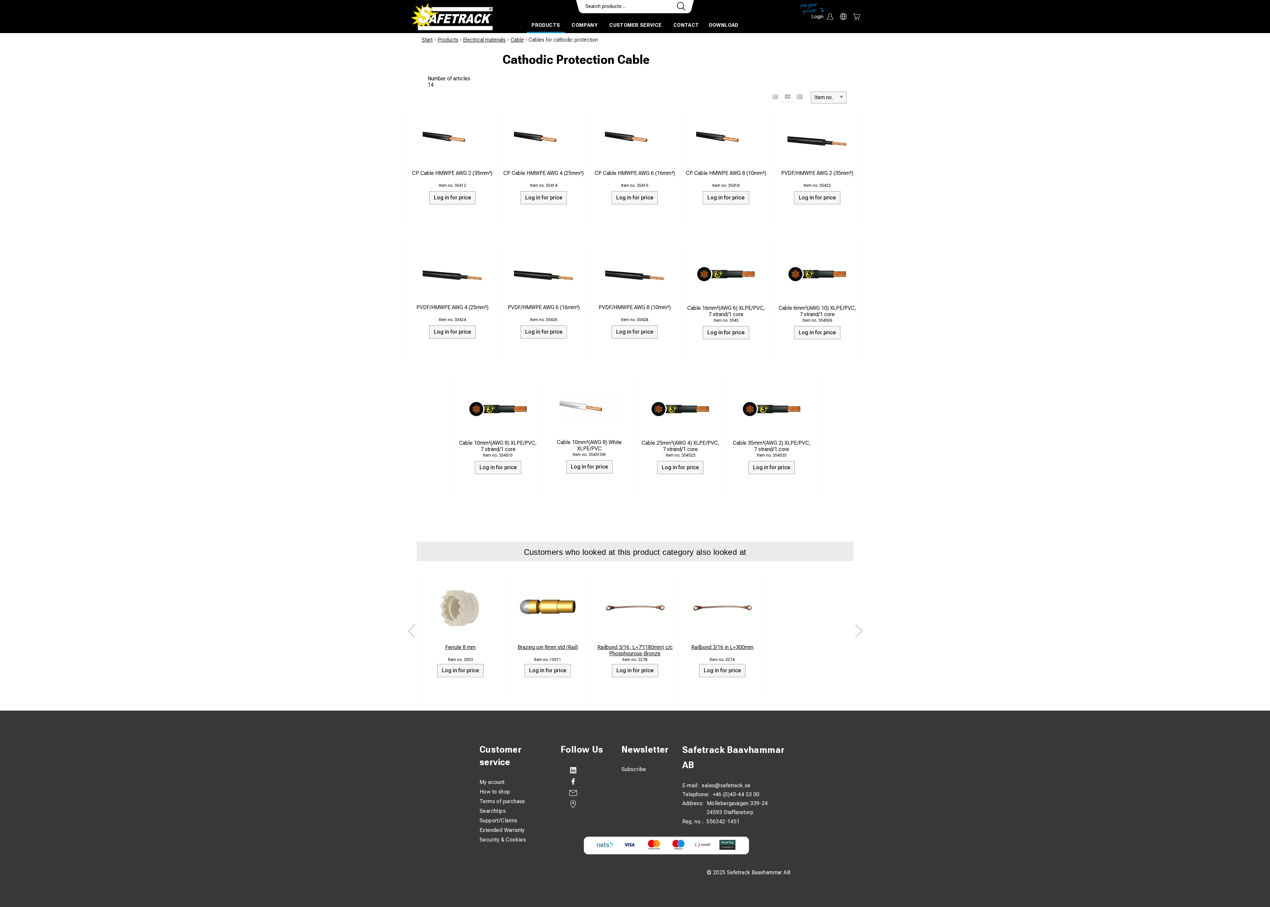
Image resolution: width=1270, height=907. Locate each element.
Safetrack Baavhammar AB (733, 757)
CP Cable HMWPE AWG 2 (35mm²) (452, 173)
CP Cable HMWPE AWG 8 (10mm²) (726, 173)
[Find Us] (584, 804)
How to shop (495, 792)
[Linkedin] (584, 770)
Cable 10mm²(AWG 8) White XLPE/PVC (589, 445)
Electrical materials (484, 40)
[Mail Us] (584, 793)
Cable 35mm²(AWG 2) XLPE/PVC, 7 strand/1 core (772, 446)
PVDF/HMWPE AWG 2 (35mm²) (817, 173)
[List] (775, 98)
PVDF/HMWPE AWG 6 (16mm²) (544, 307)
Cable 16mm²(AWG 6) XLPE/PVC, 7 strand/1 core (726, 311)
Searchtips (493, 811)
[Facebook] (584, 782)
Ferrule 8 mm (460, 647)
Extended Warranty (502, 830)
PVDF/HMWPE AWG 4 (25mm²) (452, 307)
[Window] (788, 98)
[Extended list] (800, 98)
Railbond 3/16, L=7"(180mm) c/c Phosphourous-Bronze (635, 650)
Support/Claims (499, 820)
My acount (492, 782)
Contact (686, 25)
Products (545, 25)
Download (724, 25)
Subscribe (633, 769)
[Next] (859, 631)
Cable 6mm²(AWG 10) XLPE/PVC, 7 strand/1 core (817, 311)
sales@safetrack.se (726, 785)
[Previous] (412, 631)
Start (427, 40)
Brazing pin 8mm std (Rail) (548, 647)
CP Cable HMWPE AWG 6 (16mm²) (635, 173)
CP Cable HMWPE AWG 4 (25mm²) (543, 173)
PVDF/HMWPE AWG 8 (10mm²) (635, 307)
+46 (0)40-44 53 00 (736, 794)
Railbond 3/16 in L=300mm (722, 647)
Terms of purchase (502, 801)
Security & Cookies (503, 840)
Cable (517, 40)
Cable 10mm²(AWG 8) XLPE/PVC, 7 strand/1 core (498, 446)
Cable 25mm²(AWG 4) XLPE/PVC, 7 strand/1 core (680, 446)
